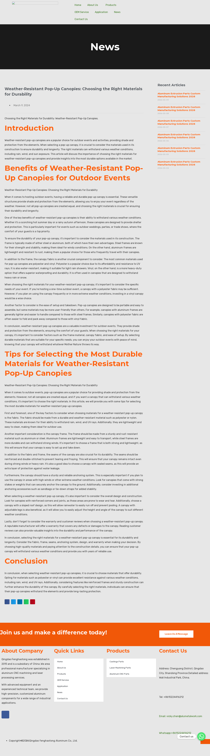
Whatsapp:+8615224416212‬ (175, 733)
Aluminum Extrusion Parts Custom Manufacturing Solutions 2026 (179, 95)
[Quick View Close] (1, 753)
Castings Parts (117, 661)
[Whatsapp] (201, 736)
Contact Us (81, 19)
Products (111, 5)
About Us (92, 5)
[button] (7, 601)
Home (78, 5)
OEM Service (82, 12)
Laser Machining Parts (120, 668)
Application (101, 12)
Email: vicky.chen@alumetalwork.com (180, 716)
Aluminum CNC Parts (119, 674)
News (117, 12)
